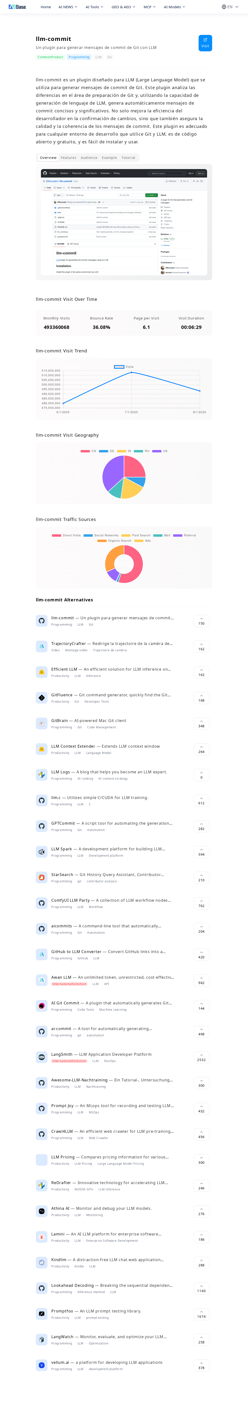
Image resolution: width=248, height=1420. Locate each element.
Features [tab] (68, 157)
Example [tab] (109, 157)
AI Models (172, 6)
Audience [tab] (89, 157)
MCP (147, 6)
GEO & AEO (121, 6)
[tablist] (88, 157)
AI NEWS (66, 6)
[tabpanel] (124, 226)
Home (46, 6)
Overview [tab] (48, 157)
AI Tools (92, 6)
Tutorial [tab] (128, 157)
